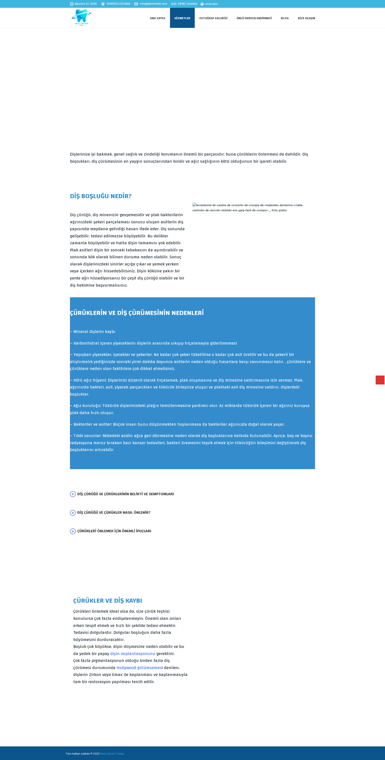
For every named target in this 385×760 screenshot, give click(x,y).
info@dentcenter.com (153, 3)
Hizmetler (182, 18)
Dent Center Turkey (112, 753)
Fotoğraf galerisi (213, 18)
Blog (285, 18)
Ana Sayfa (157, 18)
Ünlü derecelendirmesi (254, 18)
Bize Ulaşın (306, 18)
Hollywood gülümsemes (139, 668)
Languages (211, 3)
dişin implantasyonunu (132, 654)
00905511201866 (118, 3)
